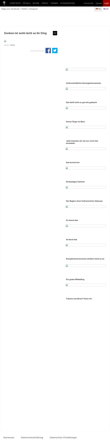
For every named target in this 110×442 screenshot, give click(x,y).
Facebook (15, 9)
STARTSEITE (15, 3)
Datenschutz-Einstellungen (63, 437)
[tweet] (55, 51)
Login (106, 3)
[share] (48, 51)
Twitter (24, 9)
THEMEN (54, 3)
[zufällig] (55, 33)
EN (107, 9)
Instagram (33, 9)
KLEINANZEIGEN (67, 3)
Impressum (8, 437)
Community (89, 3)
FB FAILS (27, 3)
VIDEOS (44, 3)
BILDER (36, 3)
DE (99, 9)
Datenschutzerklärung (32, 437)
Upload (99, 3)
